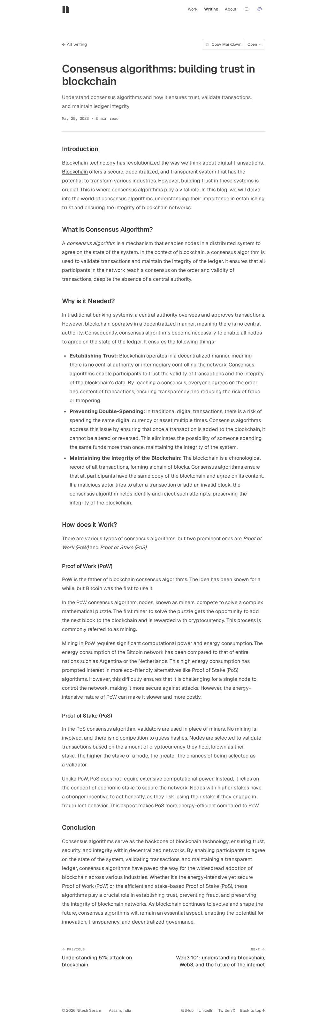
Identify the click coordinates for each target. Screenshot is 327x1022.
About (230, 9)
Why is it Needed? (88, 301)
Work (193, 9)
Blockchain (75, 171)
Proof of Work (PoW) (87, 566)
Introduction (80, 149)
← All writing (74, 44)
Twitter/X (226, 1010)
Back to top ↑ (252, 1010)
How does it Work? (89, 524)
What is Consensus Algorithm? (107, 229)
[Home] (67, 9)
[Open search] (246, 9)
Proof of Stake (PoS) (87, 715)
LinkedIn (206, 1010)
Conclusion (78, 827)
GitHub (187, 1010)
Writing (211, 9)
